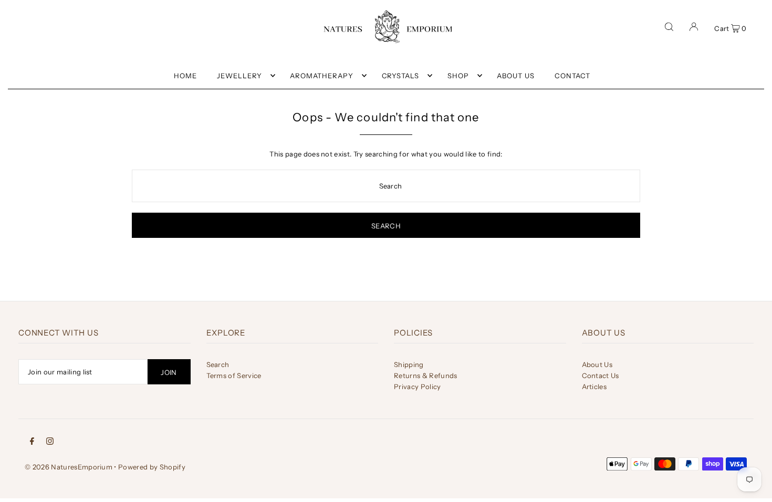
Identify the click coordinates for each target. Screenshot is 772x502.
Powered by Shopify (151, 467)
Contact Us (600, 375)
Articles (594, 386)
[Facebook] (32, 440)
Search (217, 364)
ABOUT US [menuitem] (516, 75)
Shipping (409, 364)
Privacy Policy (417, 386)
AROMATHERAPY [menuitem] (321, 75)
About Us (597, 364)
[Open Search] (669, 27)
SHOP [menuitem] (458, 75)
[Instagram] (50, 440)
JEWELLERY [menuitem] (239, 75)
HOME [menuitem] (185, 75)
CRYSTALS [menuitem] (401, 75)
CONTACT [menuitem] (572, 75)
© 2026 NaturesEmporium (68, 467)
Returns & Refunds (425, 375)
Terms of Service (234, 375)
